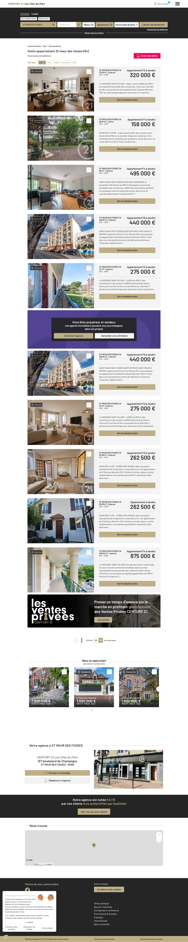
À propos (98, 917)
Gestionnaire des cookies (151, 939)
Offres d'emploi (101, 903)
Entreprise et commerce (106, 910)
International (100, 920)
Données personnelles (104, 939)
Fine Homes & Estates (105, 913)
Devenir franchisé (103, 907)
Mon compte (163, 4)
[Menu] (177, 3)
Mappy (49, 864)
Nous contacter (102, 924)
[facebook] (27, 890)
